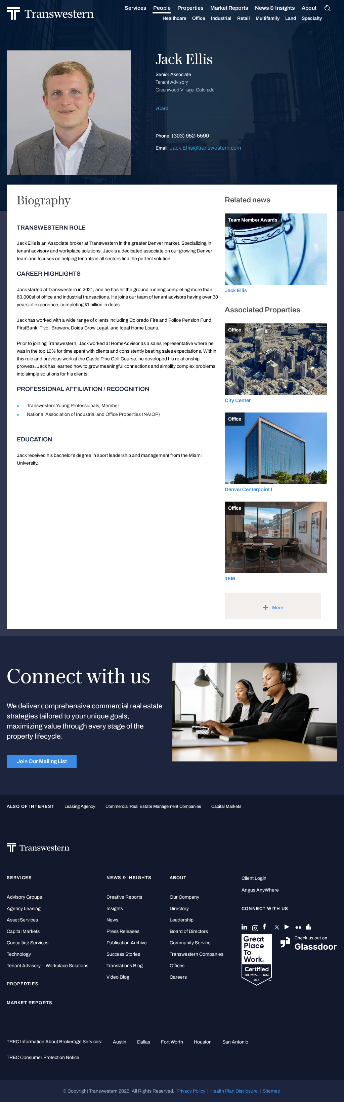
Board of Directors (189, 931)
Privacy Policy (190, 1091)
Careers (178, 977)
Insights (114, 908)
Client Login (254, 878)
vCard (162, 108)
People (162, 8)
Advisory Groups (24, 897)
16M (230, 578)
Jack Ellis (236, 290)
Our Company (184, 897)
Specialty (312, 18)
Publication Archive (126, 942)
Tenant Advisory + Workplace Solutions (47, 965)
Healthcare (174, 18)
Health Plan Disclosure (234, 1091)
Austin (119, 1042)
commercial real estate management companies (153, 806)
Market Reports (229, 8)
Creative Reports (124, 897)
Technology (19, 954)
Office (198, 18)
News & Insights (275, 8)
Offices (177, 965)
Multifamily (268, 18)
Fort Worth (172, 1042)
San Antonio (235, 1042)
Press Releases (122, 931)
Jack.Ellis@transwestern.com (205, 148)
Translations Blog (124, 965)
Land (290, 18)
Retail (243, 18)
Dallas (143, 1042)
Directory (179, 908)
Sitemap (271, 1091)
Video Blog (117, 977)
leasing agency (79, 806)
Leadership (182, 919)
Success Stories (123, 954)
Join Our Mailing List (42, 761)
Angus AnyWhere (260, 890)
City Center (238, 400)
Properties (190, 8)
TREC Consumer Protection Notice (43, 1057)
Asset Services (22, 919)
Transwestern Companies (196, 954)
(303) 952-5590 (190, 136)
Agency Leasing (24, 908)
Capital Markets (226, 806)
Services (135, 8)
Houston (203, 1042)
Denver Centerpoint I (248, 489)
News (112, 919)
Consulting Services (27, 942)
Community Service (190, 942)
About (309, 8)
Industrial (221, 18)
